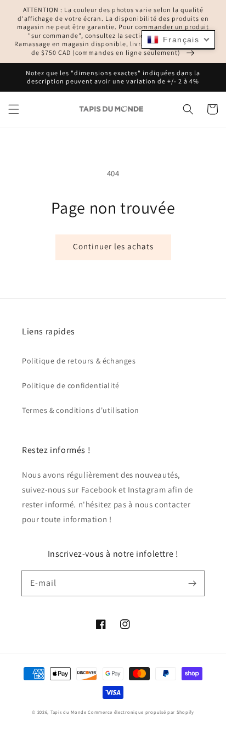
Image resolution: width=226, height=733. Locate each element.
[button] (14, 109)
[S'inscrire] (192, 583)
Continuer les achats (113, 246)
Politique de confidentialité (71, 385)
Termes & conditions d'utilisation (80, 410)
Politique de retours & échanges (79, 361)
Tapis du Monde (68, 712)
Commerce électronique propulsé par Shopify (141, 712)
